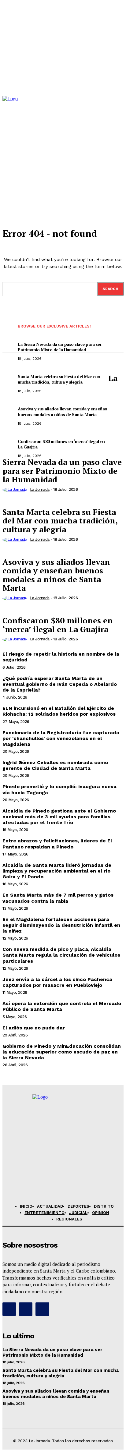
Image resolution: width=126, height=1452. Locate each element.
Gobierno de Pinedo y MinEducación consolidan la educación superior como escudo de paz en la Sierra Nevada (61, 1052)
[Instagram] (25, 1309)
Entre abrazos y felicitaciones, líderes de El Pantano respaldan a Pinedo (57, 843)
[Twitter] (42, 1309)
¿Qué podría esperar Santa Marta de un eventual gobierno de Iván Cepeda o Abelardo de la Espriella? (59, 684)
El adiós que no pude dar (33, 1028)
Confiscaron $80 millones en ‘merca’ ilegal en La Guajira (57, 624)
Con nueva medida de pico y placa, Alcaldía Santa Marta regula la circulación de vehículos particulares (61, 955)
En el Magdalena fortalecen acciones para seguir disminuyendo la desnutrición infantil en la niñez (61, 925)
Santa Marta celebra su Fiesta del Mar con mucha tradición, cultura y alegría (60, 520)
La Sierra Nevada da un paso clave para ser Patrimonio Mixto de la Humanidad (52, 1352)
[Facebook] (9, 1309)
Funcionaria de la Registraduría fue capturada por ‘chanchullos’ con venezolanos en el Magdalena (60, 738)
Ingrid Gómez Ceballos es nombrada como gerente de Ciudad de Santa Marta (55, 765)
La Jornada (40, 489)
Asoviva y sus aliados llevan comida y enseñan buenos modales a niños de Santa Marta (56, 575)
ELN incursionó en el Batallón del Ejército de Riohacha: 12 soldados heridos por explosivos (59, 711)
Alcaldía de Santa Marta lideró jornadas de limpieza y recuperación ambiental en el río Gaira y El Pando (56, 871)
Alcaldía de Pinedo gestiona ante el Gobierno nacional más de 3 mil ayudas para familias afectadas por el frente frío (59, 816)
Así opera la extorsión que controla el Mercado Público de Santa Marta (61, 1006)
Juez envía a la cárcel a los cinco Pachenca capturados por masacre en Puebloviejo (57, 982)
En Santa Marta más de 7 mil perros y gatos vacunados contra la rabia (57, 898)
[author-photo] (15, 489)
